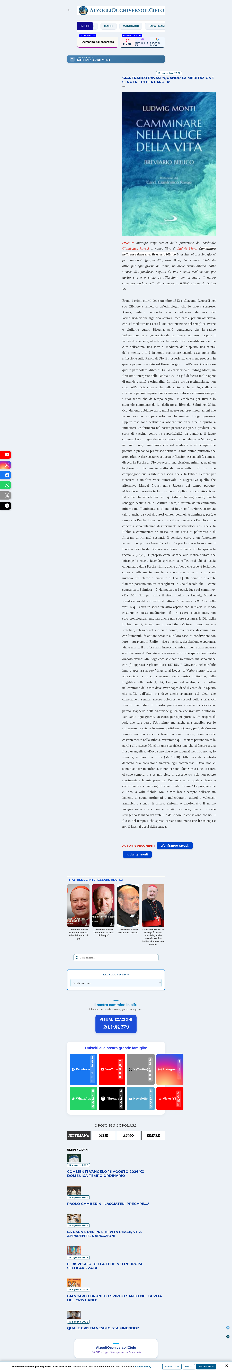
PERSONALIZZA (172, 1367)
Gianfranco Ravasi (135, 248)
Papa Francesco (138, 26)
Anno (128, 1135)
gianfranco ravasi (174, 845)
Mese (103, 1135)
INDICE (85, 26)
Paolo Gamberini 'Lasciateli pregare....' (108, 1204)
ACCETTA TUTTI (206, 1367)
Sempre (153, 1135)
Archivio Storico (116, 974)
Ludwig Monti (187, 248)
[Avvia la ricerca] (76, 957)
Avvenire (128, 243)
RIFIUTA (189, 1367)
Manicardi (107, 26)
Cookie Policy (143, 1366)
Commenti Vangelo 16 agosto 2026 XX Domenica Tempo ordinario (105, 1174)
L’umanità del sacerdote (98, 42)
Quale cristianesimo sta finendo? (103, 1328)
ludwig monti (137, 854)
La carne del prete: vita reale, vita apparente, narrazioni (104, 1234)
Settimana (78, 1135)
